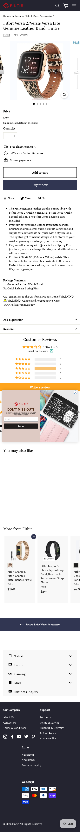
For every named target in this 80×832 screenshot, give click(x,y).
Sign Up (21, 426)
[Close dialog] (75, 392)
